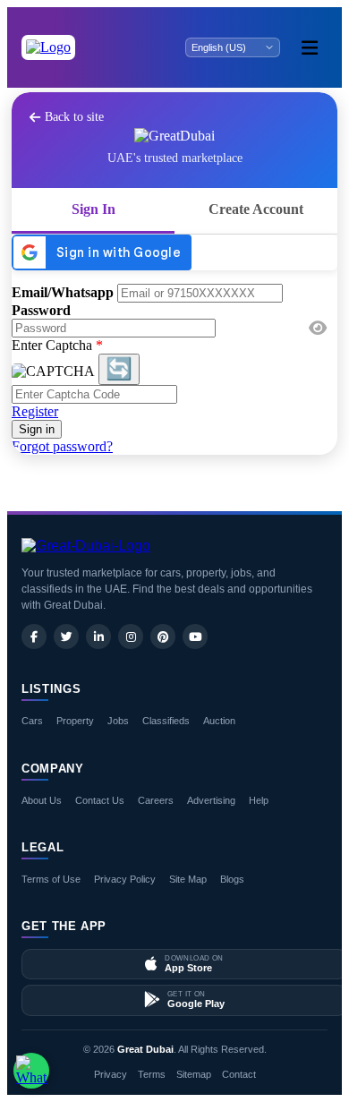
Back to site (74, 117)
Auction (219, 720)
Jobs (118, 720)
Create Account (256, 209)
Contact (239, 1074)
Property (75, 720)
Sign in (37, 429)
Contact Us (99, 800)
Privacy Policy (125, 879)
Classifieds (166, 720)
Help (258, 800)
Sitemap (193, 1074)
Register (35, 411)
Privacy (110, 1074)
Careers (156, 800)
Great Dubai (145, 1049)
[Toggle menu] (310, 47)
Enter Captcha (57, 345)
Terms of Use (51, 879)
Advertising (211, 800)
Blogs (232, 879)
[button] (318, 328)
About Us (41, 800)
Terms (152, 1074)
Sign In (93, 209)
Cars (32, 720)
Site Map (188, 879)
